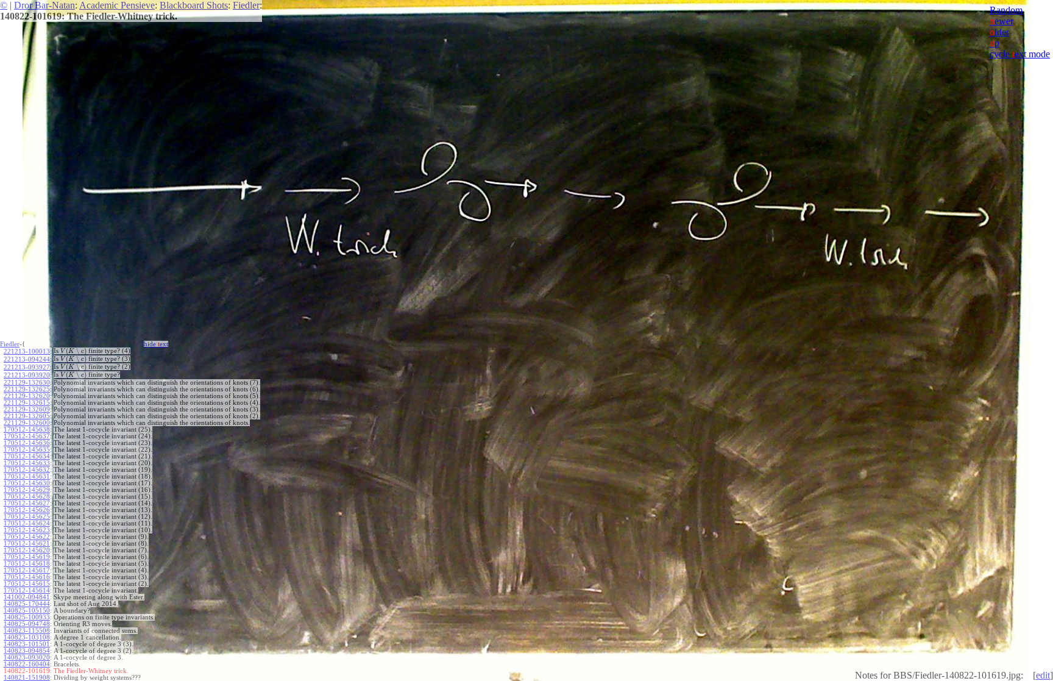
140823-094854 (27, 650)
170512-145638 (27, 429)
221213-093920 (27, 375)
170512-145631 (27, 476)
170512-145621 (27, 543)
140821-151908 (27, 677)
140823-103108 (27, 637)
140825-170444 (27, 604)
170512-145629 (27, 490)
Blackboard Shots (194, 5)
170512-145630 (27, 483)
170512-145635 (27, 449)
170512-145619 (27, 557)
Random (1006, 10)
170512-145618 (27, 563)
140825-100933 (27, 617)
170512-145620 (27, 550)
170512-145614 (27, 590)
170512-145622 (27, 536)
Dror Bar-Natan (44, 5)
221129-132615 (27, 402)
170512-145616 (27, 577)
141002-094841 (27, 597)
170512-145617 (27, 570)
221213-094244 (27, 359)
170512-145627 (27, 503)
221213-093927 (27, 367)
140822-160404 (27, 664)
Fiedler (246, 5)
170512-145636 (27, 443)
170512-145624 (27, 523)
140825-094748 (27, 624)
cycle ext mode (1020, 54)
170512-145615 (27, 583)
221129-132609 (27, 409)
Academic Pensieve (117, 5)
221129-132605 (27, 416)
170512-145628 (27, 496)
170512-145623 (27, 530)
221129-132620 (27, 396)
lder (999, 32)
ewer (1001, 21)
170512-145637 (27, 436)
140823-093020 (27, 657)
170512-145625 (27, 516)
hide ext (156, 344)
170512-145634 (27, 456)
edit (1043, 675)
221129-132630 (27, 382)
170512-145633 (27, 463)
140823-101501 (27, 644)
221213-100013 (27, 351)
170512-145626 (27, 510)
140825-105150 (27, 610)
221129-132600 (27, 422)
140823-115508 (27, 630)
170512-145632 (27, 469)
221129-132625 (27, 389)
